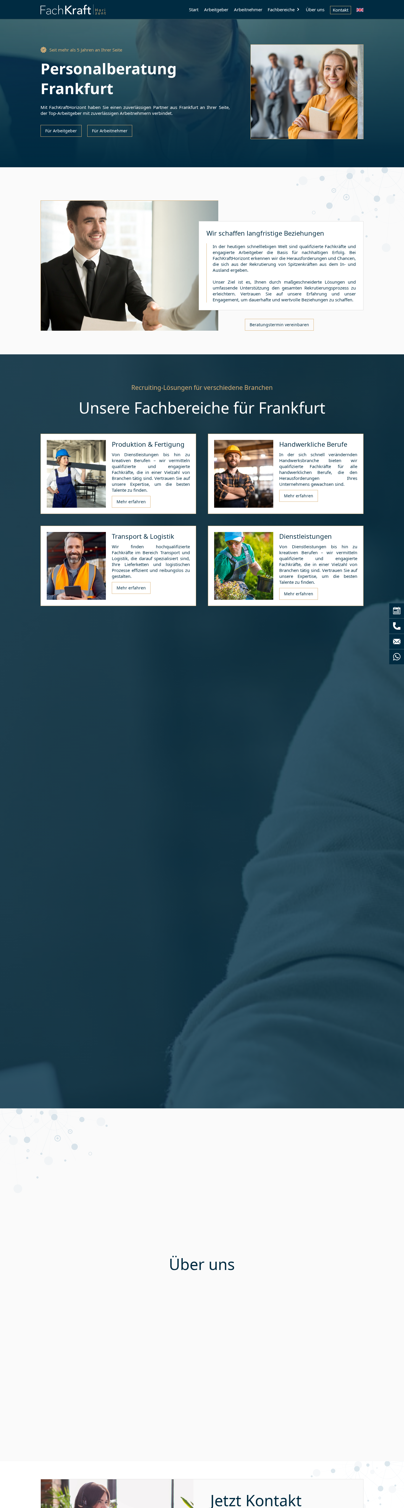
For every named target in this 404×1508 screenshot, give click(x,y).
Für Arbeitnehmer (109, 131)
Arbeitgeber (216, 9)
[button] (284, 9)
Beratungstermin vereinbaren (279, 324)
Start (193, 9)
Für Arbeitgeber (61, 131)
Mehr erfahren (131, 501)
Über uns (315, 9)
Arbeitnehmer (248, 9)
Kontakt (340, 10)
